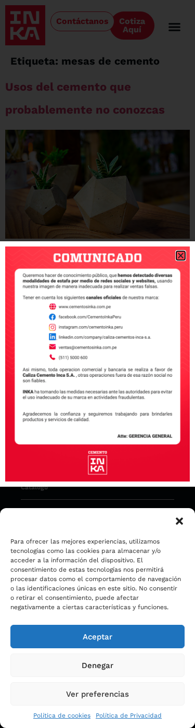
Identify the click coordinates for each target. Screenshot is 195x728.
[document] (97, 364)
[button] (179, 521)
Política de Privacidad (129, 715)
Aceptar (97, 636)
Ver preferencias (97, 694)
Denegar (97, 665)
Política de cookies (61, 715)
